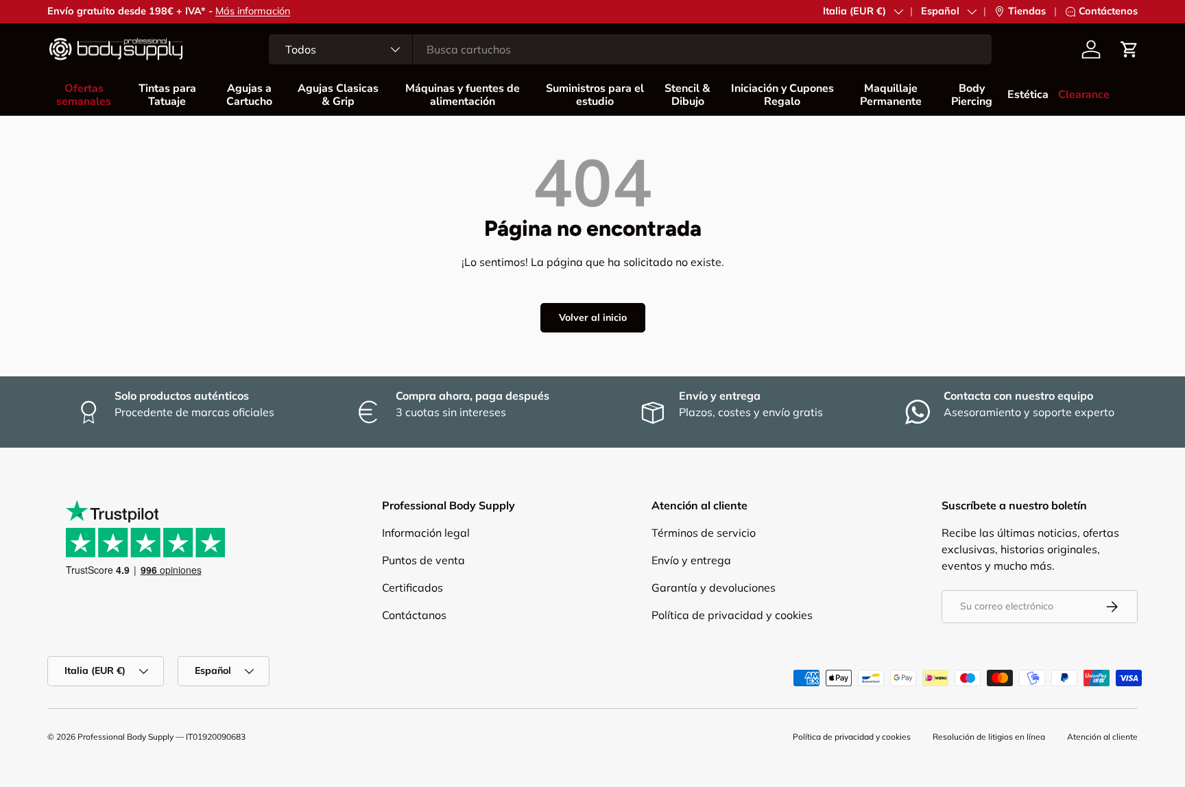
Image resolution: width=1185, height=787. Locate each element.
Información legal (426, 533)
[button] (1129, 49)
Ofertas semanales (83, 95)
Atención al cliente (1102, 736)
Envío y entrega (691, 560)
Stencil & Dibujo (687, 95)
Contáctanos (414, 615)
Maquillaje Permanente (891, 95)
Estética (1028, 94)
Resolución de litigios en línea (989, 736)
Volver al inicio (593, 317)
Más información (252, 11)
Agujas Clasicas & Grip (338, 95)
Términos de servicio (703, 533)
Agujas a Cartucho (249, 95)
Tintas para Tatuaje (167, 95)
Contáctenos (1108, 11)
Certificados (412, 587)
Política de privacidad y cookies (732, 615)
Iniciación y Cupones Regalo (782, 95)
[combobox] (630, 49)
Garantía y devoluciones (713, 587)
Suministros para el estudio (595, 95)
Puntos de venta (423, 560)
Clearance (1084, 94)
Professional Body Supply (125, 736)
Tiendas (1027, 11)
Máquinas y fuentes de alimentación (462, 95)
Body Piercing (971, 95)
